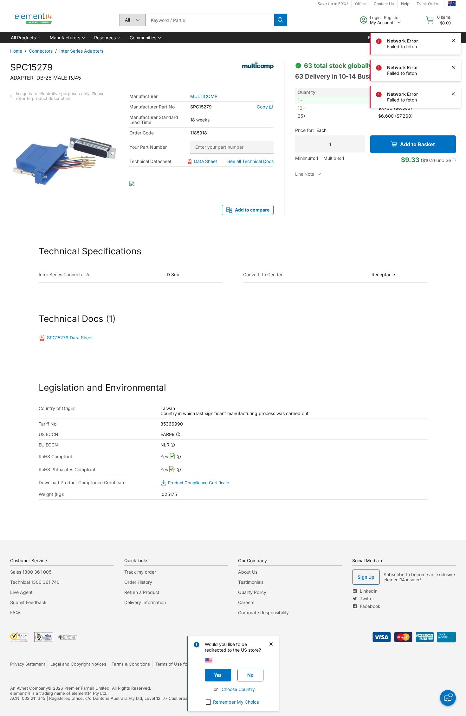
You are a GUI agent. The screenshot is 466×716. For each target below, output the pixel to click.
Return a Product (141, 592)
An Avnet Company (29, 688)
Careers (246, 602)
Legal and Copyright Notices (78, 664)
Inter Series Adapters (81, 51)
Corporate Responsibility (263, 612)
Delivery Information (145, 602)
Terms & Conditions (131, 664)
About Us (247, 572)
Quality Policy (252, 592)
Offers (360, 3)
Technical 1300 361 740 (35, 582)
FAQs (15, 612)
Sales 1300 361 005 (30, 572)
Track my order (140, 572)
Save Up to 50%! (333, 3)
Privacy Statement (27, 664)
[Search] (280, 20)
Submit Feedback (28, 602)
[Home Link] (33, 20)
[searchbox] (210, 20)
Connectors (41, 51)
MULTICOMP (203, 96)
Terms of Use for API (176, 664)
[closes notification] (453, 14)
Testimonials (250, 582)
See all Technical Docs (250, 161)
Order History (138, 582)
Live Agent (21, 592)
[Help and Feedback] (448, 698)
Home (16, 51)
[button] (25, 37)
